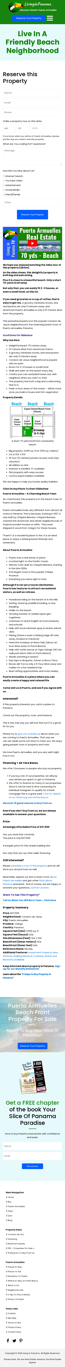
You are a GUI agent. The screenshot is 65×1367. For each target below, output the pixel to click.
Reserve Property (16, 1243)
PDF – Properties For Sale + (21, 1248)
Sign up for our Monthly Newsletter (31, 967)
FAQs (10, 1211)
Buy (9, 1201)
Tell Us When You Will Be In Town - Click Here (29, 900)
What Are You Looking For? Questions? (24, 143)
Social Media (12, 189)
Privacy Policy (14, 1327)
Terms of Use (14, 1322)
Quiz (10, 1215)
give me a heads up (29, 733)
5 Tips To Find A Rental (19, 1294)
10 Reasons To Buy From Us (21, 1252)
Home (11, 1197)
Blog (10, 1220)
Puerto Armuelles (16, 1206)
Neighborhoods (15, 1290)
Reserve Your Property (28, 18)
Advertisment (13, 185)
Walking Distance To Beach (28, 956)
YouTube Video (14, 180)
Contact (12, 1313)
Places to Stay (15, 1267)
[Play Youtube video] (32, 243)
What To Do (13, 1285)
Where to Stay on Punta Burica (23, 1280)
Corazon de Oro (16, 1234)
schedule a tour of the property (29, 865)
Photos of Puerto (16, 1299)
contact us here (40, 887)
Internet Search (14, 176)
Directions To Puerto (18, 1276)
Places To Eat (14, 1271)
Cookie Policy (14, 1331)
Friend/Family (12, 194)
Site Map (12, 1318)
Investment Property (40, 952)
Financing (12, 1239)
